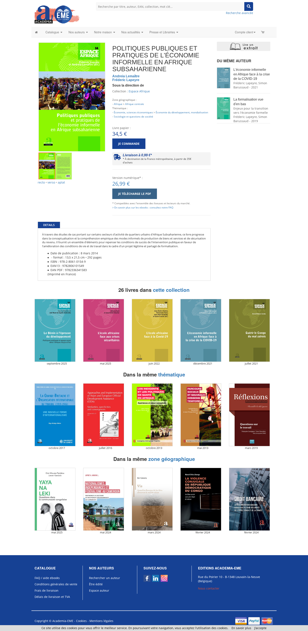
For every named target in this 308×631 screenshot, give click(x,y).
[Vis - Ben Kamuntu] (154, 499)
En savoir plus (241, 628)
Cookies (81, 621)
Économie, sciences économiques (133, 112)
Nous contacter (208, 588)
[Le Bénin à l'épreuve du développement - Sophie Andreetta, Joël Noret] (57, 330)
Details (49, 225)
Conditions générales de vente (56, 584)
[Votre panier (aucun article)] (263, 32)
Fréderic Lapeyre (125, 80)
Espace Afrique (139, 91)
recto (41, 182)
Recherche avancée (239, 13)
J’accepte (260, 628)
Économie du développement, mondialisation (182, 112)
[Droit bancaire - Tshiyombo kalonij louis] (251, 499)
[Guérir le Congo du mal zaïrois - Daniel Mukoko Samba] (251, 330)
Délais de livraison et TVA (52, 597)
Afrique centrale (134, 104)
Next (111, 92)
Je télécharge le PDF (134, 194)
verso (51, 182)
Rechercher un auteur (104, 578)
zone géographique (171, 458)
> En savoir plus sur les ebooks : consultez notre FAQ (142, 207)
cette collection (171, 289)
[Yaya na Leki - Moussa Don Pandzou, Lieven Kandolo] (57, 499)
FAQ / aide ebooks (47, 578)
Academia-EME (62, 621)
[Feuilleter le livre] (243, 46)
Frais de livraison (46, 590)
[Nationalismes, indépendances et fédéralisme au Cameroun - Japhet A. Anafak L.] (105, 499)
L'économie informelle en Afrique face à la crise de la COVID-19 (251, 74)
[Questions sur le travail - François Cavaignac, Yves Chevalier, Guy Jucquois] (251, 414)
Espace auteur (99, 590)
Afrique (118, 104)
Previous (32, 92)
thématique (171, 374)
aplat (61, 182)
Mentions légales (101, 621)
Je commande (129, 144)
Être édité (96, 584)
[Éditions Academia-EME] (57, 14)
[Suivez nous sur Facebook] (147, 578)
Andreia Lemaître (126, 76)
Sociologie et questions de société (133, 116)
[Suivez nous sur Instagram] (164, 578)
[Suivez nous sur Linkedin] (155, 578)
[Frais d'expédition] (117, 158)
